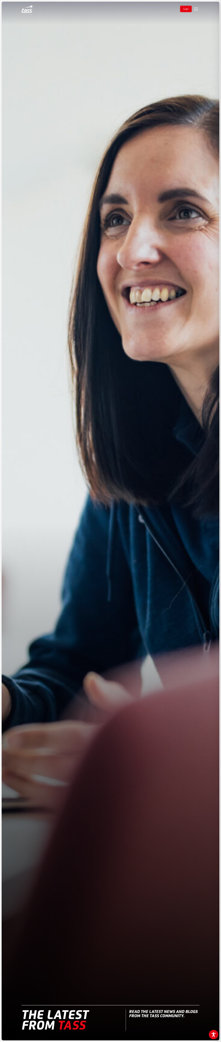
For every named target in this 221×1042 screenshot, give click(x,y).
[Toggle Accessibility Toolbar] (214, 1035)
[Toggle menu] (196, 9)
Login (185, 9)
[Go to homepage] (27, 9)
